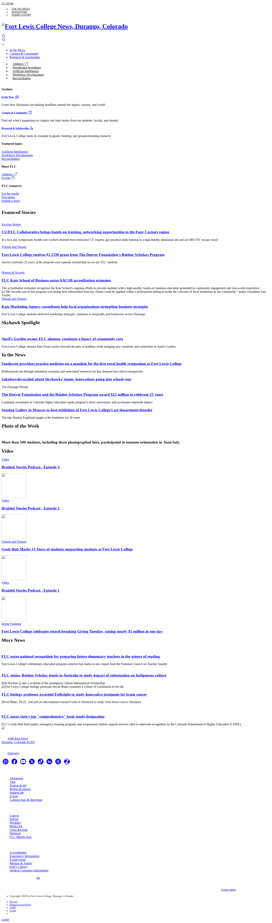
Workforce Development (28, 74)
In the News (17, 50)
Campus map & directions (26, 799)
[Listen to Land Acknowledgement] (39, 878)
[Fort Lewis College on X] (32, 762)
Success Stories (11, 224)
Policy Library (19, 867)
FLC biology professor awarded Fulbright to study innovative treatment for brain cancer (74, 694)
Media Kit (16, 826)
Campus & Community (24, 53)
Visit (12, 782)
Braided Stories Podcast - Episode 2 (31, 508)
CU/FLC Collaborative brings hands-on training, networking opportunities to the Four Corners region (85, 232)
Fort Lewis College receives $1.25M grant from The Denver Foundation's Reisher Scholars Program (83, 255)
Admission (16, 778)
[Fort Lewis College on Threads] (58, 762)
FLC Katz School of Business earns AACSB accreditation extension (56, 280)
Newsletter (19, 12)
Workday (15, 822)
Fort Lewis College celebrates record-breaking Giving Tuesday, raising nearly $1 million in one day (82, 631)
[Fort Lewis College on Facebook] (14, 762)
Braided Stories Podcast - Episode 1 (31, 590)
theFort (14, 819)
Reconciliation (22, 78)
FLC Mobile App (20, 837)
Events (6, 178)
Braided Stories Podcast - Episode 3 (31, 467)
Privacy (14, 901)
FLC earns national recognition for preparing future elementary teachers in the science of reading (81, 656)
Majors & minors (20, 789)
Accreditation (18, 852)
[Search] (4, 36)
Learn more (228, 889)
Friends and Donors (14, 247)
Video (5, 459)
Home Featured (11, 623)
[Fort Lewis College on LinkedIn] (49, 762)
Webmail (15, 833)
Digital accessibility (20, 904)
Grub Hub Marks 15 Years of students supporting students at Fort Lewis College (67, 549)
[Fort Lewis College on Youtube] (23, 762)
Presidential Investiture (27, 67)
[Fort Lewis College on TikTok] (41, 762)
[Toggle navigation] (3, 44)
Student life (17, 792)
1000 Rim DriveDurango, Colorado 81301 (18, 740)
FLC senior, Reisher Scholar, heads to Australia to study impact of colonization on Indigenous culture (84, 675)
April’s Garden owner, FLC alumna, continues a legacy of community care (62, 339)
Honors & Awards (13, 272)
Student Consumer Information (29, 870)
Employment (18, 859)
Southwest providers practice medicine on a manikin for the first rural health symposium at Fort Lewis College (92, 364)
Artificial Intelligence (26, 71)
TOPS (13, 907)
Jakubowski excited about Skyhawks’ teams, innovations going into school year (66, 379)
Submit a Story (21, 15)
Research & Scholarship (25, 57)
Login (13, 910)
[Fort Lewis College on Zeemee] (67, 762)
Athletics (18, 64)
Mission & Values (21, 863)
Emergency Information (24, 856)
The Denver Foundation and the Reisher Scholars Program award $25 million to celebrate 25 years (82, 394)
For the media (21, 9)
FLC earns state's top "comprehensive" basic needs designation (53, 716)
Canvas (14, 815)
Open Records (19, 830)
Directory (14, 753)
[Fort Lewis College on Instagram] (6, 762)
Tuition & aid (18, 785)
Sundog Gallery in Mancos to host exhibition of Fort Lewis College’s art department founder (77, 410)
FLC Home (8, 3)
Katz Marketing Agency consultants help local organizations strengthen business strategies (75, 306)
